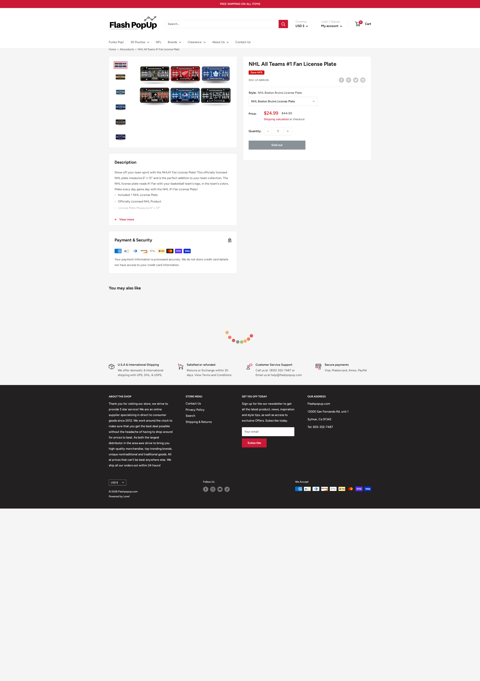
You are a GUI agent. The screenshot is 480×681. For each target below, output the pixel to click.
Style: (275, 92)
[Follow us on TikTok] (227, 489)
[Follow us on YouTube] (220, 489)
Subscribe (254, 443)
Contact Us (242, 42)
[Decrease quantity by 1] (268, 131)
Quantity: (255, 131)
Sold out (277, 145)
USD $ (114, 482)
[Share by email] (362, 80)
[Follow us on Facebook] (205, 489)
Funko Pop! (116, 42)
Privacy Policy (195, 409)
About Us (218, 42)
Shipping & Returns (199, 422)
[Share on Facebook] (341, 80)
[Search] (283, 24)
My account (330, 26)
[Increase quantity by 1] (288, 131)
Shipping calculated (276, 119)
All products (127, 49)
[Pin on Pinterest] (348, 80)
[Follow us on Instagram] (212, 489)
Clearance (195, 42)
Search (190, 415)
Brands (172, 42)
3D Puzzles (137, 42)
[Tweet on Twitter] (355, 80)
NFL (158, 42)
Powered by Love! (119, 496)
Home (112, 49)
